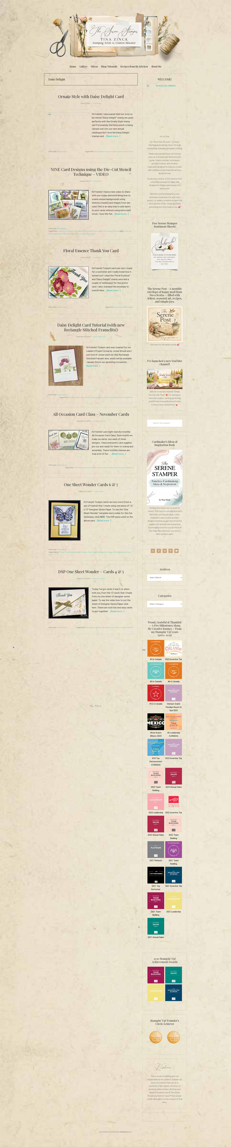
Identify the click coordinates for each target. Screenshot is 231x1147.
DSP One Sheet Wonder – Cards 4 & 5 (91, 571)
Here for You (115, 627)
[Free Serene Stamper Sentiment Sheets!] (164, 272)
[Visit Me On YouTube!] (164, 108)
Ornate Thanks (128, 151)
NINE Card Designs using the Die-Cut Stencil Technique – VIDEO (91, 172)
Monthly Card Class (114, 468)
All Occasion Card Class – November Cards (91, 414)
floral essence (53, 234)
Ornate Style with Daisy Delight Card (91, 96)
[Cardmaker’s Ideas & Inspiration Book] (164, 504)
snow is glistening (127, 468)
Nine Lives (78, 234)
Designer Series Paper (105, 552)
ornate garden (117, 151)
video (93, 234)
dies (122, 231)
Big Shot (69, 231)
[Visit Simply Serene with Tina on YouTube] (164, 388)
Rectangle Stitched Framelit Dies (122, 397)
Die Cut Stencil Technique (112, 231)
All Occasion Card (80, 468)
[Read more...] (113, 136)
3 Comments (97, 181)
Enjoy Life (128, 231)
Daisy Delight (99, 151)
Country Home (77, 231)
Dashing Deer (98, 231)
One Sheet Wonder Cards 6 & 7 (91, 484)
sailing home (86, 234)
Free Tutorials (106, 397)
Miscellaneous (62, 151)
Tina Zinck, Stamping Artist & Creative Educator (115, 36)
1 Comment (97, 103)
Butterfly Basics (81, 552)
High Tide (70, 234)
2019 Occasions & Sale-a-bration (79, 397)
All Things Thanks (64, 552)
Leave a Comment (99, 337)
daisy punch (108, 151)
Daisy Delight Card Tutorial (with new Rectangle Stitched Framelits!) (91, 327)
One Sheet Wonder (119, 552)
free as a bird (62, 234)
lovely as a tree (102, 468)
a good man (61, 231)
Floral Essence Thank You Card (91, 250)
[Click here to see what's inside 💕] (164, 341)
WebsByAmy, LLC (126, 1132)
